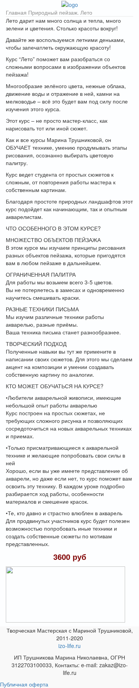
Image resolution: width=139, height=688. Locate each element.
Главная (16, 12)
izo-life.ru (69, 646)
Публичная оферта (24, 684)
